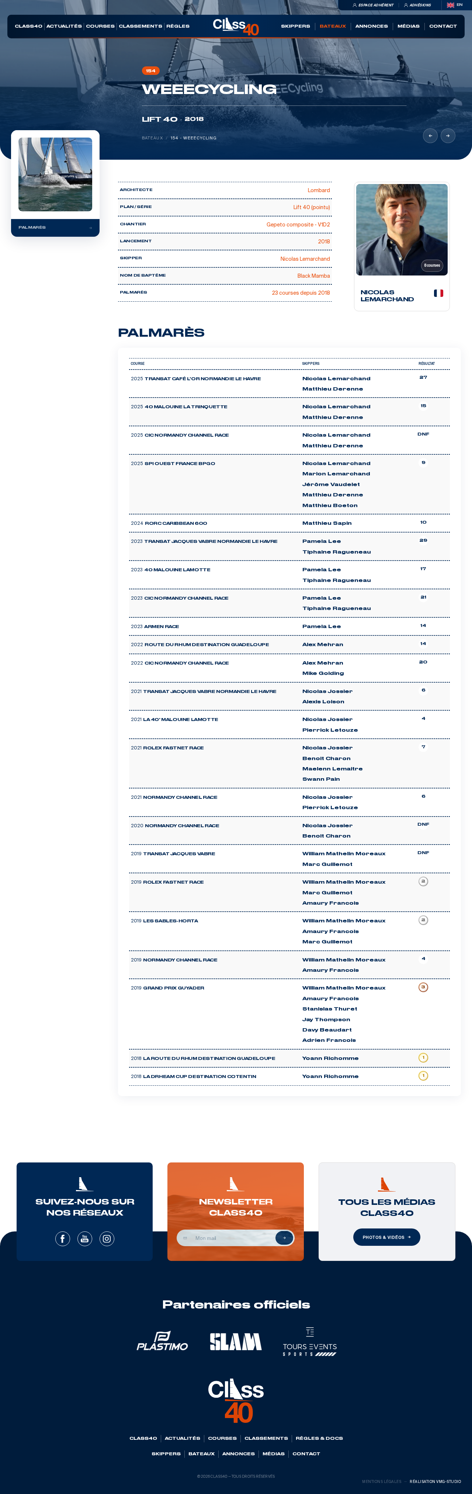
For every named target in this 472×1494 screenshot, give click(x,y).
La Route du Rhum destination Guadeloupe (209, 1059)
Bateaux (152, 138)
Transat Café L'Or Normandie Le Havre (203, 379)
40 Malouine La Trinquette (186, 407)
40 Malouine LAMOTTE (177, 570)
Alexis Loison (323, 702)
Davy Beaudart (327, 1030)
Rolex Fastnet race (173, 748)
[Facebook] (62, 1238)
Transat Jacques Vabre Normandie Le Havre (211, 542)
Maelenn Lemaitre (332, 769)
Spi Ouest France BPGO (180, 464)
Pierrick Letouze (330, 730)
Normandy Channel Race (180, 798)
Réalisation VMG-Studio (435, 1482)
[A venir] (448, 135)
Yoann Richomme (330, 1058)
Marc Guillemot (327, 864)
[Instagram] (107, 1238)
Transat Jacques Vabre (179, 854)
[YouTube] (84, 1238)
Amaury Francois (330, 903)
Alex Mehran (322, 644)
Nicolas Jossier (327, 691)
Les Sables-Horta (170, 921)
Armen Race (161, 627)
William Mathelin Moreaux (343, 854)
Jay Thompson (326, 1020)
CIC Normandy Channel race (187, 663)
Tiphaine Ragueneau (336, 552)
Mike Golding (323, 673)
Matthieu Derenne (332, 389)
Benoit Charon (326, 758)
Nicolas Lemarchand (336, 379)
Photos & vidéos (383, 1237)
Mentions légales (381, 1482)
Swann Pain (321, 779)
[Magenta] (430, 135)
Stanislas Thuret (329, 1009)
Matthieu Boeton (330, 505)
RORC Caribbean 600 (176, 524)
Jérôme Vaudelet (331, 484)
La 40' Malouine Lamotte (180, 720)
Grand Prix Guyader (173, 988)
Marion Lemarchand (336, 474)
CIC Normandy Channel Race (187, 435)
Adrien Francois (329, 1040)
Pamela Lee (321, 541)
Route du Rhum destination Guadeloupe (207, 645)
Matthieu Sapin (327, 523)
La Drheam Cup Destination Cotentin (199, 1077)
